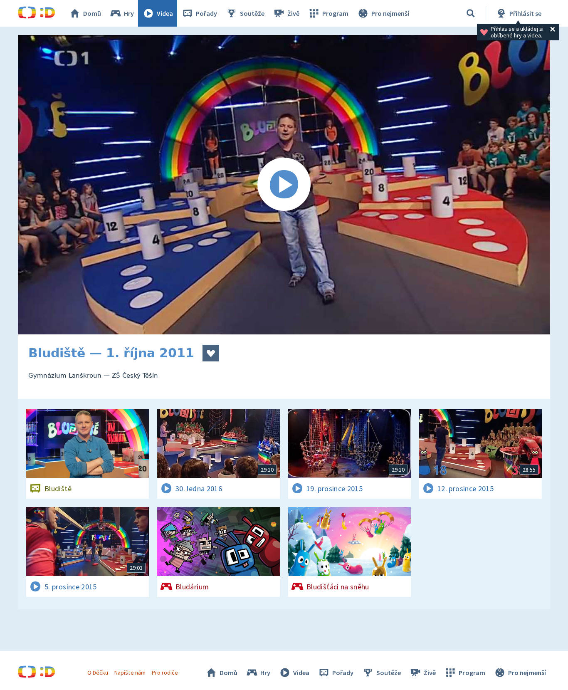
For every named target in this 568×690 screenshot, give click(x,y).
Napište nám (129, 672)
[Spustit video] (284, 184)
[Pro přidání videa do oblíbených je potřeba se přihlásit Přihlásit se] (211, 353)
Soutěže (252, 13)
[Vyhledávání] (471, 13)
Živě (293, 13)
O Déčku (97, 672)
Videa (165, 13)
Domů (92, 13)
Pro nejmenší (390, 13)
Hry (129, 13)
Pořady (206, 13)
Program (335, 13)
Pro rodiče (165, 672)
